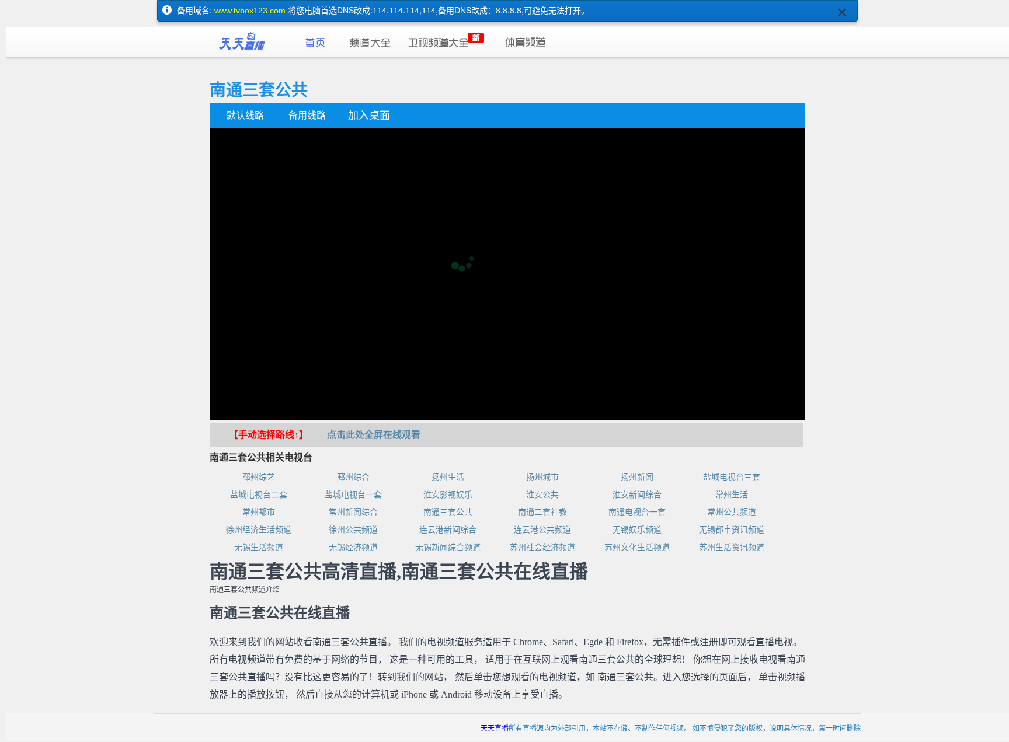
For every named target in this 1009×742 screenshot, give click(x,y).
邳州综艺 (258, 477)
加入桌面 (369, 115)
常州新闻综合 (353, 512)
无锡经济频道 (353, 547)
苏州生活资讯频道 (731, 547)
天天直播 (495, 728)
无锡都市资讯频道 (731, 529)
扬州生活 (448, 477)
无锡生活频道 (258, 547)
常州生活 (731, 494)
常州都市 (258, 512)
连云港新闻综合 (447, 529)
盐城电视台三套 (731, 477)
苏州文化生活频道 (637, 547)
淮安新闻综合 (637, 494)
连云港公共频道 (542, 529)
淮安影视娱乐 (447, 494)
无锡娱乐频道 (637, 529)
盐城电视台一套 (353, 494)
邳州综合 (353, 477)
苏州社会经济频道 (542, 547)
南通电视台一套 (637, 512)
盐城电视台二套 (258, 494)
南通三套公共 (447, 512)
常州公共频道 (731, 512)
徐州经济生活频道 (258, 529)
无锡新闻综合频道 (448, 547)
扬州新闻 (637, 477)
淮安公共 (542, 494)
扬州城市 (542, 477)
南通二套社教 (542, 512)
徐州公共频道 (353, 529)
